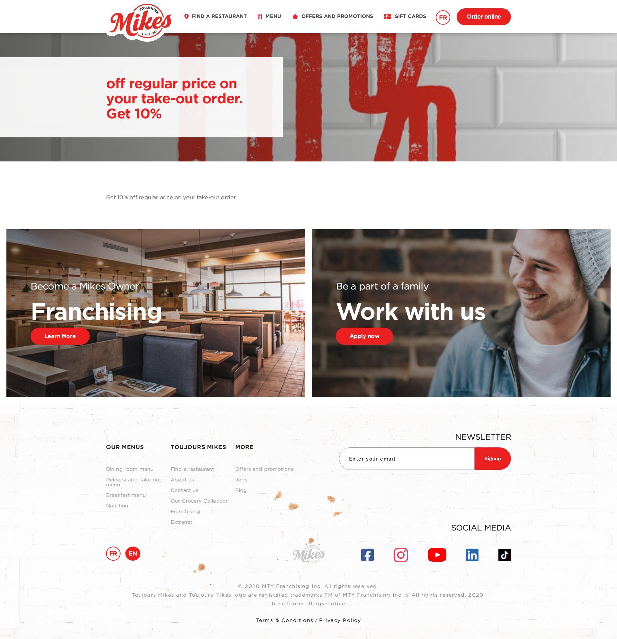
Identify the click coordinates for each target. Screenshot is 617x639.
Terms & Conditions (285, 620)
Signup (493, 458)
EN (133, 553)
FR (443, 17)
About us (182, 480)
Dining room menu (130, 469)
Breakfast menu (126, 495)
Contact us (185, 490)
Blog (241, 490)
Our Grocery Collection (200, 501)
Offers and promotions (264, 469)
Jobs (241, 480)
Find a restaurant (192, 469)
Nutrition (117, 506)
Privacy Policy (340, 620)
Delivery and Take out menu (133, 482)
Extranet (181, 522)
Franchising (186, 511)
